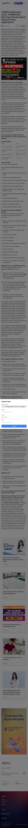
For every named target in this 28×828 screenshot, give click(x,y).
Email (2, 420)
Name (2, 409)
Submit (14, 426)
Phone (2, 415)
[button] (3, 417)
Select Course (4, 404)
